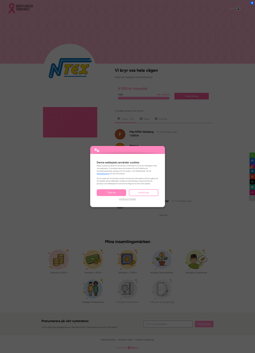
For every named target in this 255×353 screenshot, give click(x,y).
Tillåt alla (111, 192)
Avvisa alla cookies (127, 199)
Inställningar (143, 192)
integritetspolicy (103, 174)
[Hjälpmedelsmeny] (252, 3)
